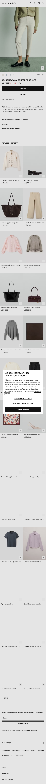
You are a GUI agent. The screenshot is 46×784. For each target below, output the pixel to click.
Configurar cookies (23, 398)
